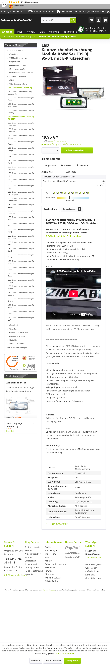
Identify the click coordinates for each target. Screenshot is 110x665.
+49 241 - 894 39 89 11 (12, 560)
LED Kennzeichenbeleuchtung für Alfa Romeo (21, 105)
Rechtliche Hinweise (50, 569)
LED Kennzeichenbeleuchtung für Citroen (21, 136)
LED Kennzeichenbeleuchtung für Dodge (21, 149)
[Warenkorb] (105, 20)
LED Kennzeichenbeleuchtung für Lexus (21, 205)
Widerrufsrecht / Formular (33, 556)
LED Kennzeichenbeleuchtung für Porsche (21, 262)
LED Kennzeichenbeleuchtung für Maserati (21, 212)
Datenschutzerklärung (54, 564)
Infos (19, 31)
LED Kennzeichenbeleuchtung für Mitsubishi (21, 237)
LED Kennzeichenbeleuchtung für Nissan (21, 243)
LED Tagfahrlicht (13, 61)
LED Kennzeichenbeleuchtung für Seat (21, 274)
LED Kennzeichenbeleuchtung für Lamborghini (21, 193)
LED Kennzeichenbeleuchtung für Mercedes (21, 224)
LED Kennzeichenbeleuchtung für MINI (21, 230)
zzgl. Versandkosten (58, 141)
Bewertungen (71, 209)
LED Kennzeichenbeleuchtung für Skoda (21, 287)
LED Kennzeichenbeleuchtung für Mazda (21, 218)
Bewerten (84, 165)
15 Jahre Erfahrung (74, 31)
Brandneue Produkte (15, 50)
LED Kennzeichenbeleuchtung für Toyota (21, 300)
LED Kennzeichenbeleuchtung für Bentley (21, 111)
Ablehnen (35, 660)
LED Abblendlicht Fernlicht (17, 58)
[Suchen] (73, 20)
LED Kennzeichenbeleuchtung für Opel (21, 249)
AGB (47, 557)
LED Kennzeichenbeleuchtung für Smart (21, 281)
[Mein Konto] (98, 20)
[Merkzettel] (91, 20)
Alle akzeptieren (53, 660)
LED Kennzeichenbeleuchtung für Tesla (21, 306)
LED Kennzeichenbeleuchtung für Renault (21, 268)
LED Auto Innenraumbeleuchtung (20, 73)
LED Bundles (12, 329)
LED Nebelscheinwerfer (16, 69)
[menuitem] (58, 20)
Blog (42, 31)
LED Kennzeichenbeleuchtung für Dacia (21, 142)
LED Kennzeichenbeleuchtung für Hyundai (21, 168)
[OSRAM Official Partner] (20, 363)
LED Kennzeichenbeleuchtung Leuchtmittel (20, 92)
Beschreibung (50, 209)
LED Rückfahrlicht (13, 325)
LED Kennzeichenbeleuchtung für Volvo (21, 312)
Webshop (7, 31)
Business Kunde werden (32, 549)
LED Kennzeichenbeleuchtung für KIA (21, 186)
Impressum (50, 554)
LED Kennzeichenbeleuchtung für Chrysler (21, 130)
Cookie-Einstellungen (51, 549)
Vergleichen (50, 165)
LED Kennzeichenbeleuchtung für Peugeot (21, 256)
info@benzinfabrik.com (43, 11)
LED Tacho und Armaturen (17, 332)
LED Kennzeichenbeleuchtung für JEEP (21, 180)
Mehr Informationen (65, 653)
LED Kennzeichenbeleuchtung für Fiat (21, 155)
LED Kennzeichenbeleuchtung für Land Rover (21, 199)
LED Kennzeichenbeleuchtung (19, 87)
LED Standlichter (13, 54)
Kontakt (31, 31)
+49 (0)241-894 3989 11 (13, 11)
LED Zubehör (12, 340)
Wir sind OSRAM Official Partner (53, 579)
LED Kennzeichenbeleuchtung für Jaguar (21, 174)
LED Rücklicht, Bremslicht (17, 84)
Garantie (29, 574)
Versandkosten (49, 590)
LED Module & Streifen (16, 336)
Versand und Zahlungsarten (32, 566)
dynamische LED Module (16, 76)
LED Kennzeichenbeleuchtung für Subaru (21, 293)
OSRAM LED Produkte (15, 343)
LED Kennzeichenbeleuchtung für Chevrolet (21, 124)
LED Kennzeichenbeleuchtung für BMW (21, 117)
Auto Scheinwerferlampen (17, 347)
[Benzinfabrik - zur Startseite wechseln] (16, 19)
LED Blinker (11, 80)
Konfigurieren (72, 660)
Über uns (54, 31)
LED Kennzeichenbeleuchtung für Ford (21, 161)
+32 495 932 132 (93, 557)
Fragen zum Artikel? (57, 523)
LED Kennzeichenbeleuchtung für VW (21, 318)
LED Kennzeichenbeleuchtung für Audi (21, 99)
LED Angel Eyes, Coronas (16, 65)
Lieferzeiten (30, 560)
